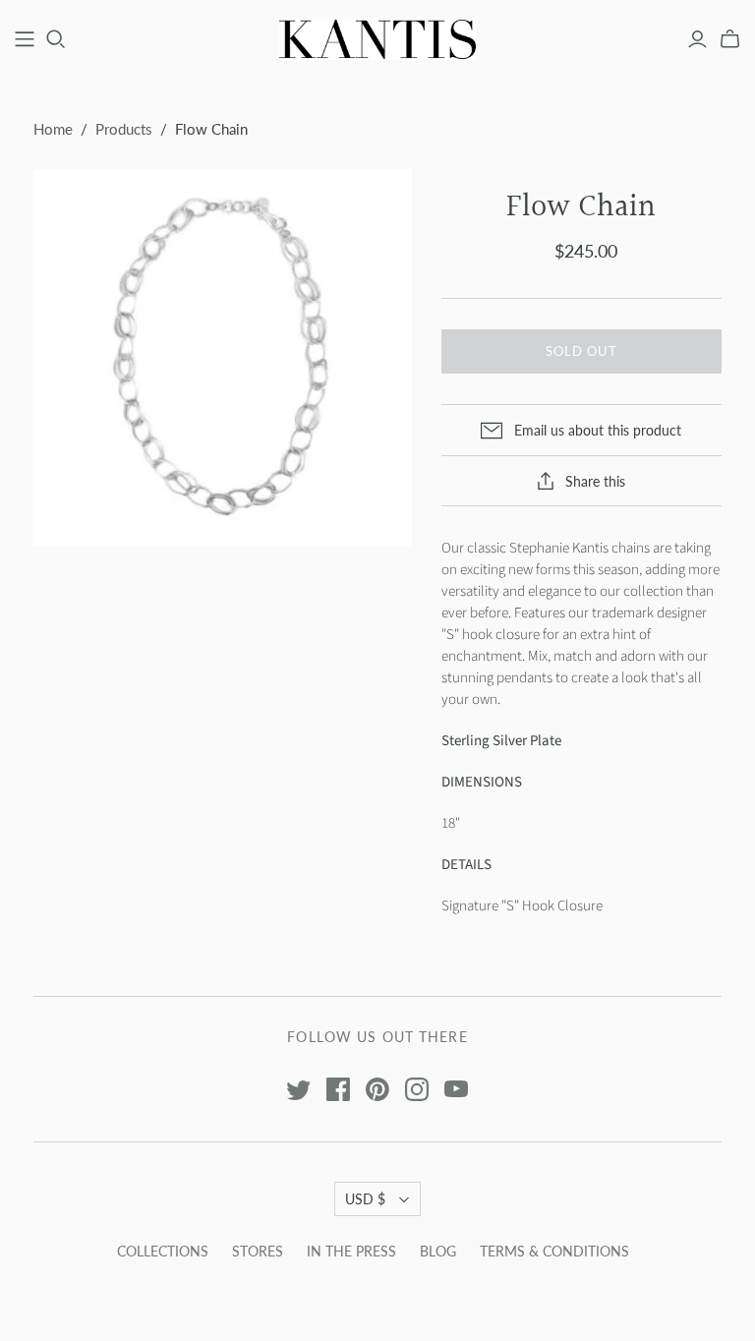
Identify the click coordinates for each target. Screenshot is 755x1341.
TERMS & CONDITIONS (554, 1251)
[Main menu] (24, 39)
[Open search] (56, 39)
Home (53, 129)
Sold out (581, 351)
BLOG (438, 1251)
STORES (257, 1251)
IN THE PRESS (351, 1251)
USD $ (365, 1199)
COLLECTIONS (162, 1251)
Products (123, 129)
